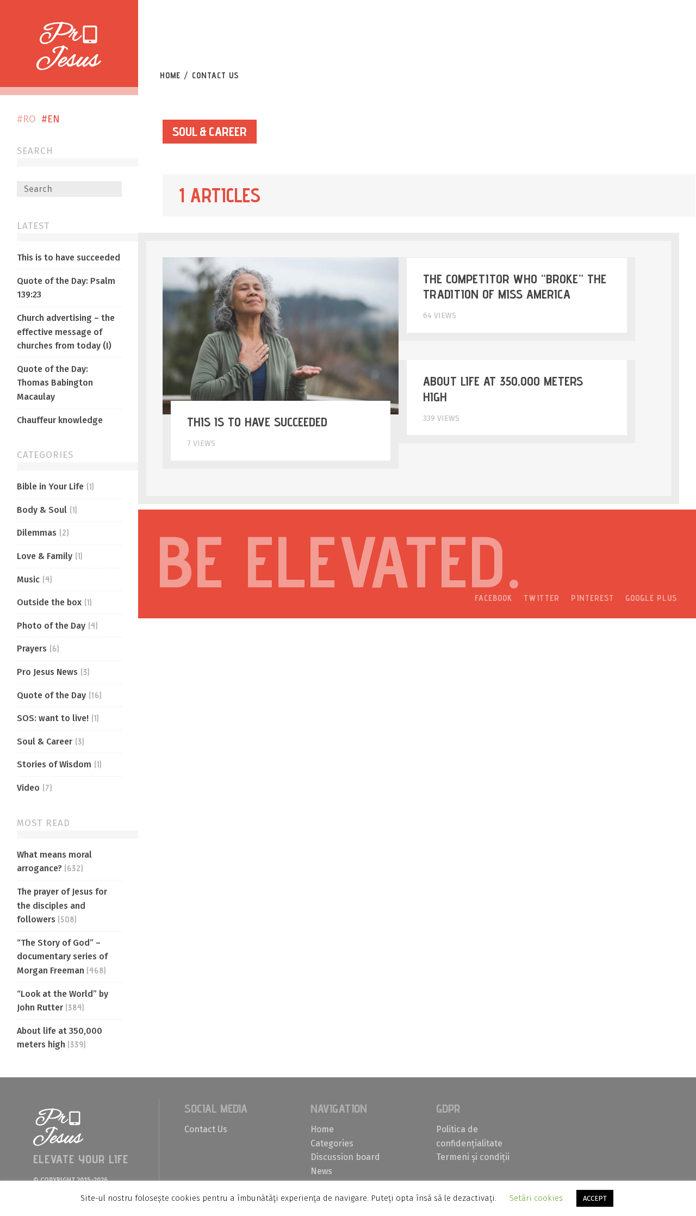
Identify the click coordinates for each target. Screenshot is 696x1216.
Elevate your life (355, 42)
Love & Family (44, 556)
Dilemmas (37, 533)
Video (28, 788)
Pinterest (592, 598)
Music (28, 579)
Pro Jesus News (47, 672)
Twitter (542, 598)
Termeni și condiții (472, 1157)
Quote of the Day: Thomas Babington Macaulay (55, 383)
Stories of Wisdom (54, 764)
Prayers (32, 648)
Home (170, 75)
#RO (26, 119)
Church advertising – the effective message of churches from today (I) (66, 332)
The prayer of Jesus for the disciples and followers (62, 905)
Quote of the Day (51, 695)
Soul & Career (44, 741)
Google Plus (651, 598)
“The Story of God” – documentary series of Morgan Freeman (62, 957)
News (321, 1171)
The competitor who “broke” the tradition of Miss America (514, 286)
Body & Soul (42, 510)
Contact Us (215, 75)
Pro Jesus (58, 1127)
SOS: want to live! (53, 718)
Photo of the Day (51, 626)
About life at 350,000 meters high (503, 389)
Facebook (493, 598)
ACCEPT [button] (595, 1198)
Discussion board (345, 1157)
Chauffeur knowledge (60, 420)
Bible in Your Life (50, 486)
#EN (50, 119)
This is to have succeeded (68, 257)
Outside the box (49, 602)
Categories (331, 1143)
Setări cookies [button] (536, 1198)
